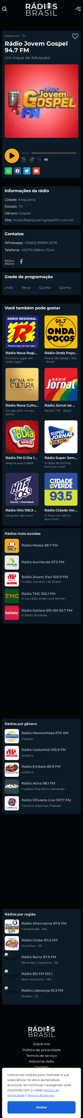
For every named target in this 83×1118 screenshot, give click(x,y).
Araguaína (26, 200)
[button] (4, 9)
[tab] (26, 287)
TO (20, 206)
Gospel (25, 213)
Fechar (41, 1107)
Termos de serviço (40, 1095)
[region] (41, 1093)
